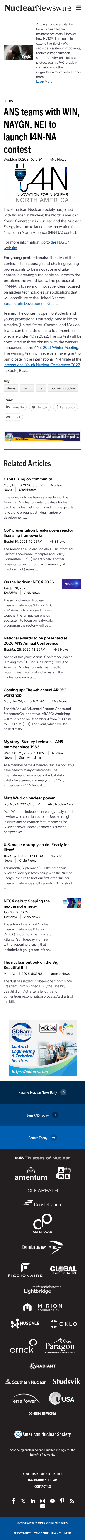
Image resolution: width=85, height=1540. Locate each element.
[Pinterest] (62, 1501)
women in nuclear (62, 388)
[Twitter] (23, 1501)
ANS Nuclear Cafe (60, 804)
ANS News (58, 159)
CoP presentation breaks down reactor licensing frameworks (38, 532)
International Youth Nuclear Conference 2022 (42, 364)
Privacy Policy (22, 1533)
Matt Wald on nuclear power (29, 797)
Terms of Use (41, 1533)
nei (41, 388)
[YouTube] (52, 1501)
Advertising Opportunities (42, 1473)
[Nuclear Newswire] (72, 1501)
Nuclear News (60, 973)
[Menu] (77, 7)
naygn (27, 388)
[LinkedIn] (33, 1501)
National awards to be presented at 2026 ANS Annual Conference (35, 640)
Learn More (44, 81)
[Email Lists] (42, 1506)
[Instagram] (42, 1501)
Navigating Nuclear (42, 1480)
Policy (8, 101)
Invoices (56, 1533)
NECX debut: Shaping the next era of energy (27, 903)
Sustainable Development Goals (30, 303)
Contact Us (42, 1486)
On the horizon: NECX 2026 (29, 581)
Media (67, 1533)
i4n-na (10, 388)
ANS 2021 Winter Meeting (56, 347)
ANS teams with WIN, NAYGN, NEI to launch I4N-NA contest (42, 130)
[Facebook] (13, 1501)
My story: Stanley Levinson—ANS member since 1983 (33, 744)
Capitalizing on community (28, 478)
